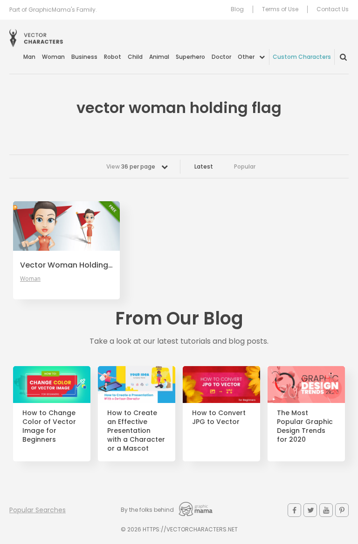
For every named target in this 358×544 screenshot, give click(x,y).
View (130, 166)
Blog (237, 9)
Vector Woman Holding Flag (66, 265)
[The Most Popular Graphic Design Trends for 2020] (306, 384)
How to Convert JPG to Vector (219, 417)
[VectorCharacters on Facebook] (294, 510)
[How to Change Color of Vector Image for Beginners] (51, 384)
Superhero (190, 57)
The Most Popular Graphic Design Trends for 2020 (305, 426)
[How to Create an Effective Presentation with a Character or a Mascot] (136, 384)
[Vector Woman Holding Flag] (66, 226)
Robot (112, 57)
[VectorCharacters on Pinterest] (342, 510)
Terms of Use (280, 9)
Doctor (221, 57)
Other (246, 57)
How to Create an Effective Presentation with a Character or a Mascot (136, 430)
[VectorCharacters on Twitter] (310, 510)
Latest (203, 166)
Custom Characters (302, 57)
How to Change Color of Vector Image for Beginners (49, 426)
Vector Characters (36, 38)
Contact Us (333, 9)
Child (135, 57)
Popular (244, 166)
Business (84, 57)
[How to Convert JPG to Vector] (221, 384)
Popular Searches (37, 510)
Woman (53, 57)
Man (29, 57)
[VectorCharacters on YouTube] (326, 510)
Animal (159, 57)
